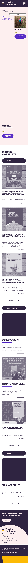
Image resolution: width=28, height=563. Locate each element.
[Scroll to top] (25, 561)
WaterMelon (14, 552)
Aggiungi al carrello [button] (8, 136)
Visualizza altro (13, 300)
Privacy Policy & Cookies (8, 548)
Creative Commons (20, 548)
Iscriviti (6, 520)
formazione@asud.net (10, 538)
